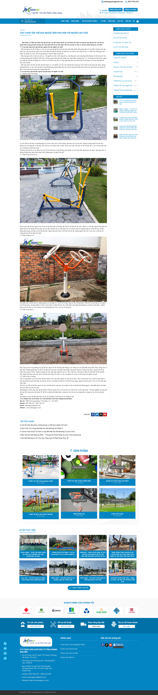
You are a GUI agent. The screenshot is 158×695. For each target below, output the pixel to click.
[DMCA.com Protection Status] (118, 645)
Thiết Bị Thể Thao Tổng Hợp (123, 90)
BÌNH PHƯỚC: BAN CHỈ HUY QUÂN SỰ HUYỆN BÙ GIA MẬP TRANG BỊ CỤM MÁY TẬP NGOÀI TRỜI (128, 136)
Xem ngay (126, 626)
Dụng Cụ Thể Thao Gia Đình (123, 67)
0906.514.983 (130, 10)
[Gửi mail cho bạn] (101, 414)
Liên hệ (128, 21)
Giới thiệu (65, 21)
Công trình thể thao (120, 58)
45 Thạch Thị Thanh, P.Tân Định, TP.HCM (117, 13)
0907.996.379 (115, 10)
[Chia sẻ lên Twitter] (97, 414)
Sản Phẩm (75, 21)
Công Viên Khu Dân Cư (121, 33)
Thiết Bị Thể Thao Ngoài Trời (123, 85)
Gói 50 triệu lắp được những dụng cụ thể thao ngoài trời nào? (44, 425)
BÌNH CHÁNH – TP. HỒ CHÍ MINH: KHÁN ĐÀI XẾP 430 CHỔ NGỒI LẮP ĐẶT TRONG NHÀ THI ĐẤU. (128, 110)
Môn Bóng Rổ (118, 76)
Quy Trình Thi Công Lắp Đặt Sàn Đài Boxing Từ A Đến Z (42, 428)
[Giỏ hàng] (138, 21)
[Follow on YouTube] (110, 645)
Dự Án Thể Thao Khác (121, 47)
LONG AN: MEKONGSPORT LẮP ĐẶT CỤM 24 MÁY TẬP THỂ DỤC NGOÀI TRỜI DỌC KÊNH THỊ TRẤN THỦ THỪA (128, 128)
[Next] (134, 611)
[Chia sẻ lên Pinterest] (105, 414)
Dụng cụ (116, 62)
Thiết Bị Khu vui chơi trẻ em (123, 81)
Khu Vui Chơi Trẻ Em (120, 38)
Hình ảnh (111, 21)
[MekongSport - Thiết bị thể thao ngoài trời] (40, 11)
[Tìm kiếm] (133, 21)
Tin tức (120, 21)
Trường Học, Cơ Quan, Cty (122, 42)
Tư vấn (103, 21)
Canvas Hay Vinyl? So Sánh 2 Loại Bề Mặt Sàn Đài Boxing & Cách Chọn (48, 431)
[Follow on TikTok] (106, 645)
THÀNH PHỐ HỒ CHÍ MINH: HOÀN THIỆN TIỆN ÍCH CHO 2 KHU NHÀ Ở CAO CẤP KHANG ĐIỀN (128, 119)
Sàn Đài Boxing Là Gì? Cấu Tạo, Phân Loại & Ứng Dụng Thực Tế (44, 438)
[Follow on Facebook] (103, 645)
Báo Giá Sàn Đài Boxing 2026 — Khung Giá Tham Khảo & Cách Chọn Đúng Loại (51, 435)
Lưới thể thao (118, 71)
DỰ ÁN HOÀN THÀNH (89, 21)
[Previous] (24, 611)
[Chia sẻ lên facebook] (93, 414)
